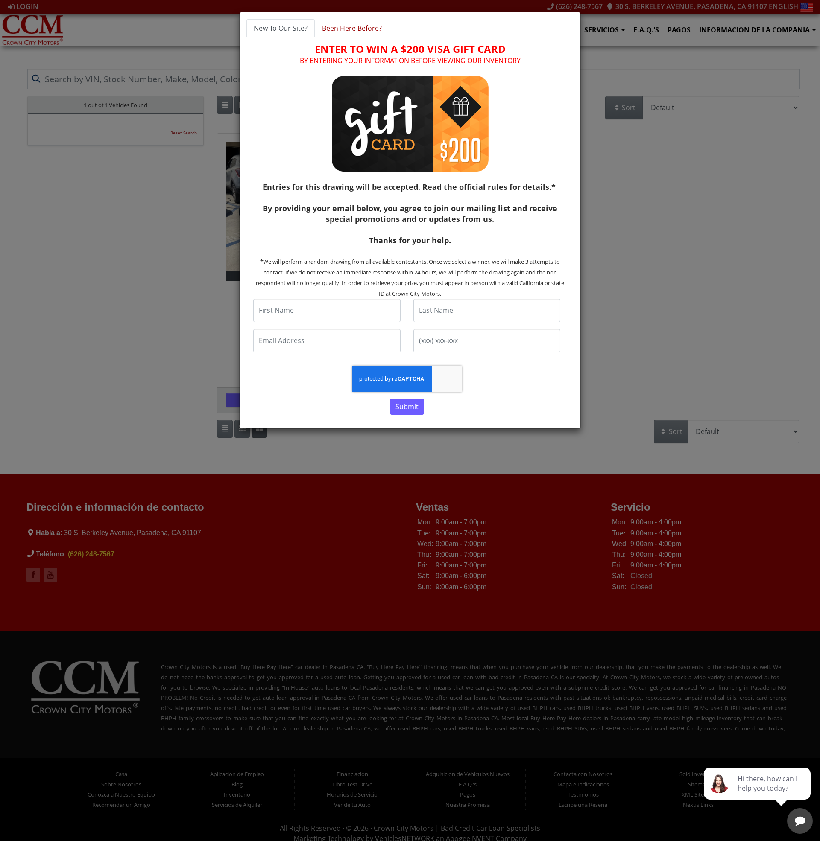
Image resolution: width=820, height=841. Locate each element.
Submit (407, 406)
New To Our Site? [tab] (281, 28)
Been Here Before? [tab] (352, 28)
